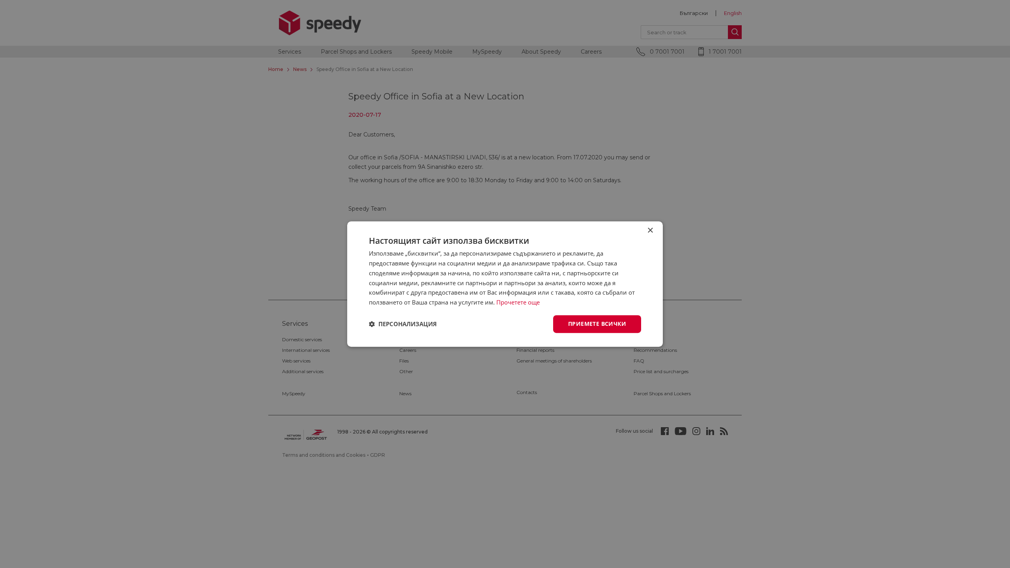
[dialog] (505, 284)
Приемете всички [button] (597, 323)
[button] (403, 323)
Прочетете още (518, 302)
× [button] (650, 231)
